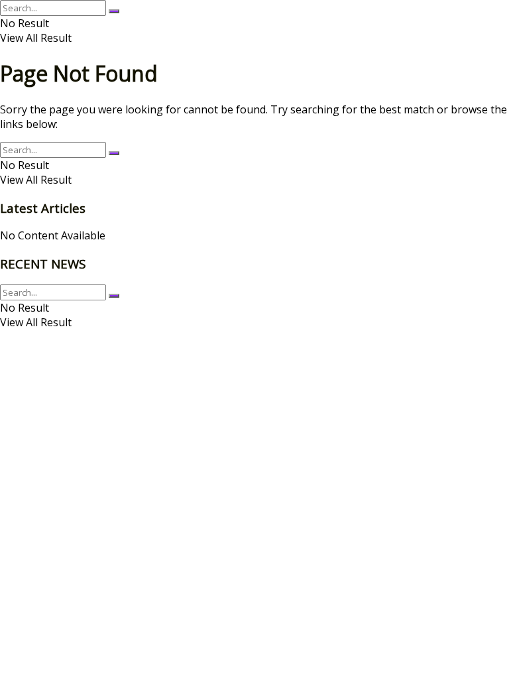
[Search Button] (114, 11)
